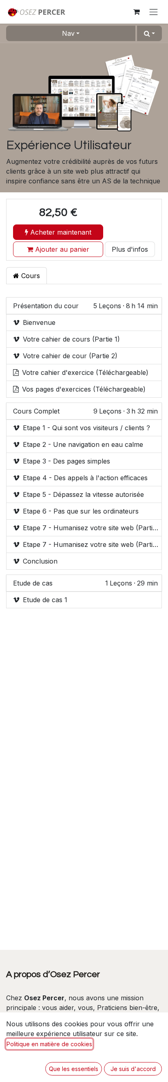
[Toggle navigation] (153, 11)
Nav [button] (68, 33)
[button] (149, 33)
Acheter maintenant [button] (59, 232)
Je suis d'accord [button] (133, 1068)
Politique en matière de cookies (49, 1044)
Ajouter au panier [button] (61, 249)
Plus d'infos (130, 249)
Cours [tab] (29, 276)
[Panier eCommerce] (136, 11)
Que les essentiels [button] (73, 1068)
